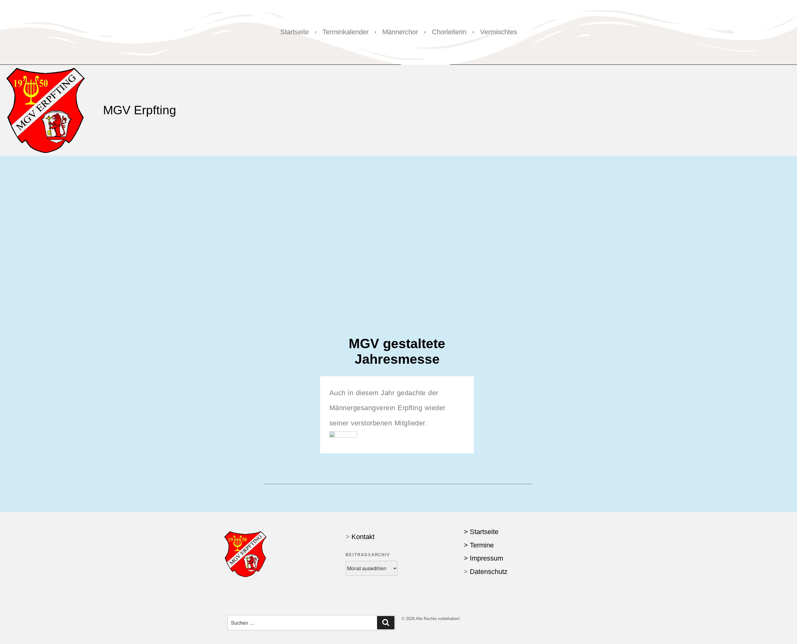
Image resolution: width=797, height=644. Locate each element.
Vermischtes (498, 32)
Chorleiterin (449, 32)
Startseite (294, 32)
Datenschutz (488, 571)
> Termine (479, 545)
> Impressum (483, 558)
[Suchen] (385, 622)
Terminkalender (346, 32)
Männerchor (400, 32)
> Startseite (481, 532)
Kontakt (363, 537)
